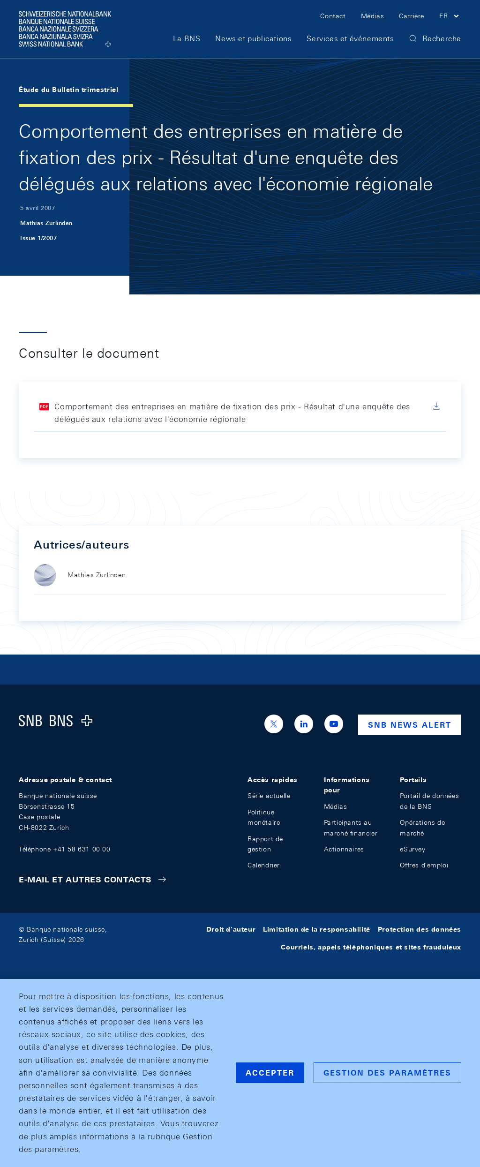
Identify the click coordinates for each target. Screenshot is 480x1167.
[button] (450, 17)
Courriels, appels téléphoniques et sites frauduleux (371, 947)
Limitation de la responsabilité (316, 929)
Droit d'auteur (230, 929)
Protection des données (419, 929)
